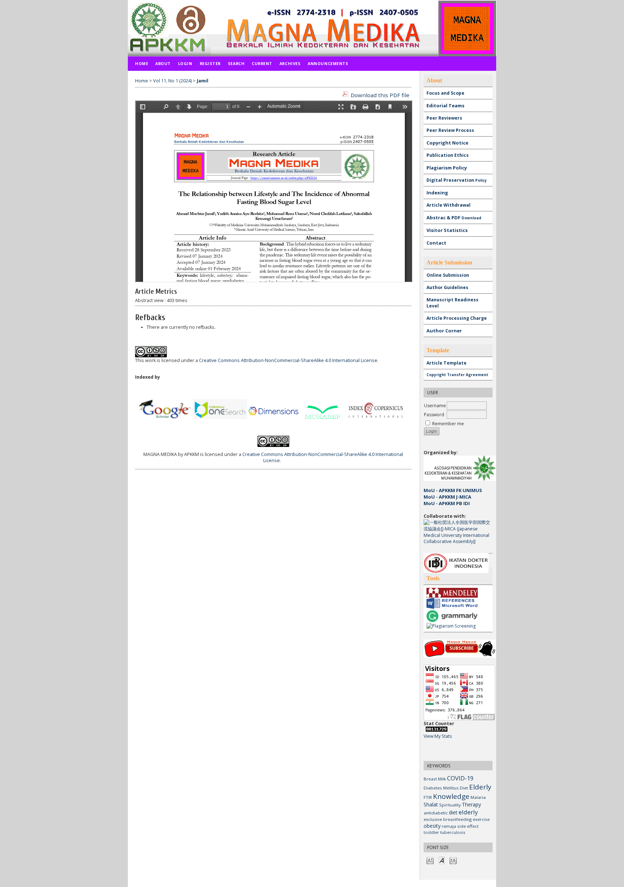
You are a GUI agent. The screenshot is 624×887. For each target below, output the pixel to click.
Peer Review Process (450, 130)
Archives (290, 63)
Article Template (446, 363)
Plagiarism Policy (446, 167)
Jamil (202, 81)
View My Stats (438, 736)
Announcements (328, 63)
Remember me (448, 424)
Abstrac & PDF (453, 217)
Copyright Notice (447, 142)
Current (262, 63)
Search (236, 63)
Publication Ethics (447, 155)
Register (210, 63)
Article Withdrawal (448, 205)
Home (141, 63)
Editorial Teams (445, 105)
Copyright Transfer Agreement (457, 374)
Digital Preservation (456, 180)
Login (185, 63)
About (163, 63)
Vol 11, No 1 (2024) (172, 81)
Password (434, 415)
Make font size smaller (430, 860)
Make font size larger (453, 860)
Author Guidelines (447, 287)
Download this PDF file (380, 95)
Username (435, 405)
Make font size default (441, 860)
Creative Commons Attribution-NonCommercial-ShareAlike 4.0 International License (288, 360)
